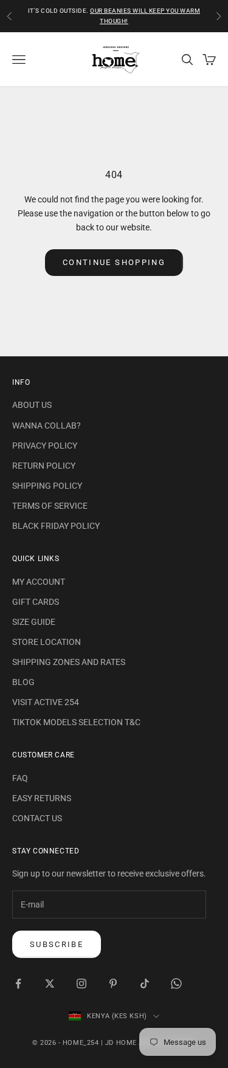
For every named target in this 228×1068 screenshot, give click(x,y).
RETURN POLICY (43, 465)
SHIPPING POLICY (47, 486)
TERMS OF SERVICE (50, 506)
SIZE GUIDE (33, 622)
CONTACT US (37, 818)
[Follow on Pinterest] (113, 983)
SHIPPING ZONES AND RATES (68, 662)
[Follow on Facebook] (18, 983)
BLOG (23, 682)
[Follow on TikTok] (145, 983)
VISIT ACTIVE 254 (45, 702)
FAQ (20, 778)
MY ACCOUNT (38, 582)
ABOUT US (32, 405)
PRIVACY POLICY (44, 445)
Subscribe (56, 944)
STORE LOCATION (46, 642)
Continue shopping (114, 262)
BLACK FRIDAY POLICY (56, 526)
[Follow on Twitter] (50, 983)
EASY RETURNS (41, 798)
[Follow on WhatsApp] (176, 983)
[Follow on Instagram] (81, 983)
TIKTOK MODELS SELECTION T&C (76, 722)
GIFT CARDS (35, 602)
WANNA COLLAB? (46, 425)
